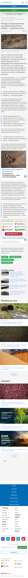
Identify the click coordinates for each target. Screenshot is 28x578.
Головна (3, 17)
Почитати (14, 492)
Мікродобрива (18, 528)
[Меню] (26, 2)
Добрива (12, 17)
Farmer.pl (17, 77)
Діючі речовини (14, 498)
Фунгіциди (4, 512)
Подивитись (14, 495)
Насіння (4, 524)
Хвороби (17, 531)
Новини (7, 17)
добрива (5, 257)
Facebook (21, 249)
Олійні (3, 531)
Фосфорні (17, 522)
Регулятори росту (6, 517)
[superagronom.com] (6, 2)
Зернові (4, 526)
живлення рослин (15, 257)
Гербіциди (4, 510)
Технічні (16, 510)
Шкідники (17, 515)
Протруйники (5, 519)
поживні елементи (7, 259)
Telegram (3, 251)
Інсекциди (4, 515)
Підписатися (22, 547)
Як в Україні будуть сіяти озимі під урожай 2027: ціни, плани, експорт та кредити (14, 13)
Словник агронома (14, 504)
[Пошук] (22, 2)
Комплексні (17, 526)
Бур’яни (4, 522)
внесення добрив (7, 262)
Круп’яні (16, 508)
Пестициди (5, 508)
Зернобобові (5, 528)
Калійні (16, 524)
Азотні (16, 519)
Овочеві (16, 512)
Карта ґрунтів (14, 501)
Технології (14, 489)
